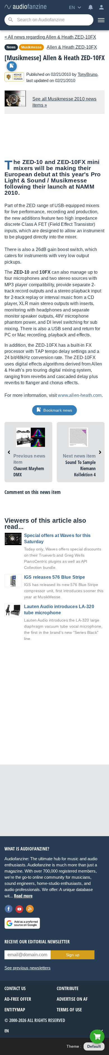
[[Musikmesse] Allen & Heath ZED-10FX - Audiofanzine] (25, 7)
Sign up (72, 955)
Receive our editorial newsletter (37, 942)
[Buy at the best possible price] (97, 1037)
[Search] (10, 20)
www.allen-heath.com (79, 395)
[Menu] (101, 20)
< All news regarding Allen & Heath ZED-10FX (50, 37)
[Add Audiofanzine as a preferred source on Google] (22, 923)
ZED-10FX (72, 47)
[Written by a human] (14, 77)
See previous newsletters (27, 967)
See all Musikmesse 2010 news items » (64, 102)
